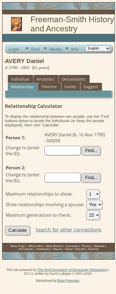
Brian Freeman (68, 281)
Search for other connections (68, 229)
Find (35, 49)
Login (13, 49)
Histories (99, 246)
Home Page (17, 246)
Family (70, 86)
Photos (86, 246)
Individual (20, 79)
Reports (80, 248)
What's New (35, 246)
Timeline (49, 86)
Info (75, 49)
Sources (93, 248)
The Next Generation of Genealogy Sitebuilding (72, 270)
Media (55, 49)
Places (57, 248)
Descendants (74, 79)
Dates (68, 248)
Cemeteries (43, 248)
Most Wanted (54, 246)
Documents (26, 248)
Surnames (72, 246)
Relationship (22, 86)
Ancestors (45, 79)
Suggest (91, 86)
